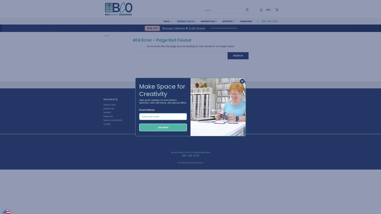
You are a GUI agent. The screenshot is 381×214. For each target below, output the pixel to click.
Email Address (146, 110)
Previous (372, 204)
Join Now (163, 127)
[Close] (242, 81)
